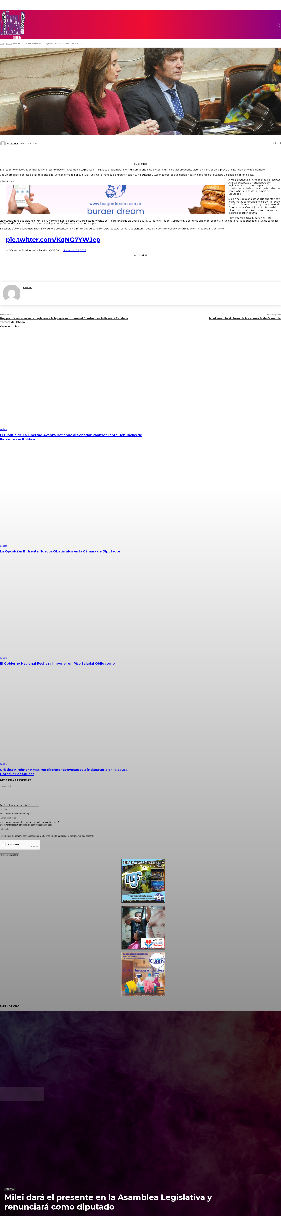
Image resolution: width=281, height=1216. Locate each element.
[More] (158, 153)
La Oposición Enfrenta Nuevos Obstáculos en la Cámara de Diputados (60, 551)
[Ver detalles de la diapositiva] (143, 902)
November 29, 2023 (74, 250)
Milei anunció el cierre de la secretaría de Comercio (245, 318)
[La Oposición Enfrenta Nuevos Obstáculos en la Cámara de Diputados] (71, 497)
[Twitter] (129, 154)
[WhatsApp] (147, 154)
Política (10, 1189)
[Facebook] (120, 154)
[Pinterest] (138, 154)
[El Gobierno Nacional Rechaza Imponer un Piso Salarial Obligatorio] (71, 609)
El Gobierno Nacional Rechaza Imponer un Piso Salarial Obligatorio (57, 663)
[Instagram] (12, 1110)
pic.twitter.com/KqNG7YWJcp (53, 239)
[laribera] (11, 293)
